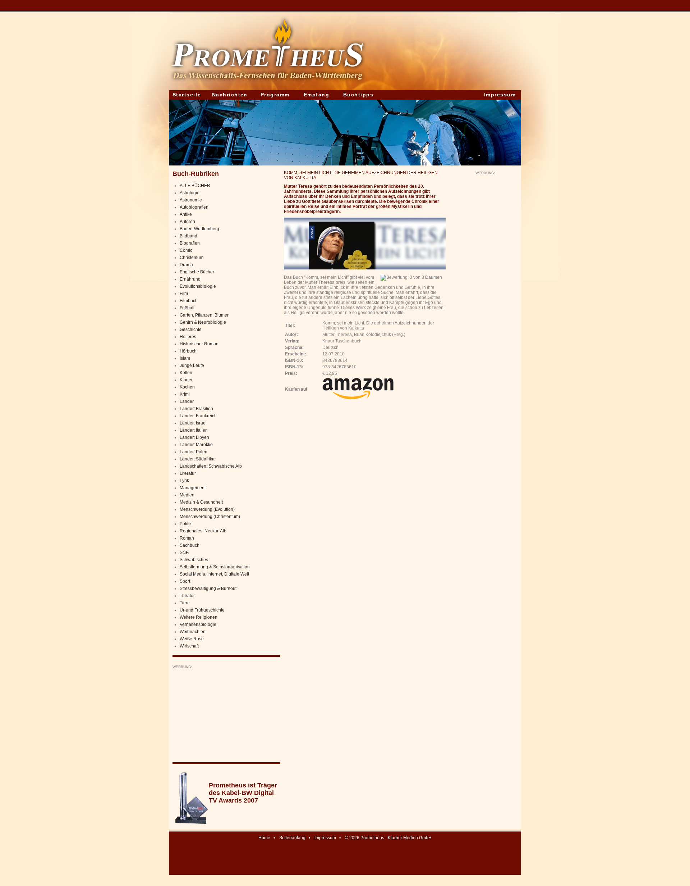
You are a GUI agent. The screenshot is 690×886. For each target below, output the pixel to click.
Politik (186, 523)
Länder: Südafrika (197, 459)
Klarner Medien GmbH (410, 837)
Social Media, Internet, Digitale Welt (214, 574)
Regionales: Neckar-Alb (203, 530)
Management (193, 487)
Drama (186, 264)
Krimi (185, 394)
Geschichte (191, 329)
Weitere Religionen (198, 617)
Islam (185, 358)
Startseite (186, 94)
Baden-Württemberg (199, 228)
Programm (275, 94)
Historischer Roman (199, 343)
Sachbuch (189, 545)
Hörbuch (188, 351)
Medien (187, 494)
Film (184, 293)
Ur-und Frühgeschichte (202, 610)
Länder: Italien (194, 430)
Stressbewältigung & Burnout (208, 588)
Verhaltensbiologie (198, 624)
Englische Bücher (197, 271)
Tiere (185, 602)
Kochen (187, 387)
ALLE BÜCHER (195, 185)
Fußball (187, 307)
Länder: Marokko (196, 444)
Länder (187, 401)
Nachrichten (230, 94)
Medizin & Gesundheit (201, 502)
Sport (185, 581)
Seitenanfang (292, 837)
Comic (186, 250)
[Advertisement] (226, 714)
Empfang (316, 94)
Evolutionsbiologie (198, 286)
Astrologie (189, 192)
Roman (187, 538)
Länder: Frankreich (198, 415)
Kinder (186, 379)
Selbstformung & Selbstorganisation (215, 566)
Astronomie (191, 200)
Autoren (187, 221)
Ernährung (190, 279)
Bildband (188, 235)
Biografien (190, 243)
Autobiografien (194, 207)
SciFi (184, 552)
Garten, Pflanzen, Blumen (205, 315)
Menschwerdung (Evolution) (207, 509)
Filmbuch (189, 300)
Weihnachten (193, 631)
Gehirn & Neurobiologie (203, 322)
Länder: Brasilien (196, 408)
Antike (186, 214)
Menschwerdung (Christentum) (210, 516)
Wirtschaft (189, 646)
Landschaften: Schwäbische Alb (211, 466)
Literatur (188, 473)
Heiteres (188, 336)
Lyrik (184, 480)
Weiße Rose (192, 638)
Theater (187, 595)
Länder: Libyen (194, 437)
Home (264, 837)
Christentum (191, 257)
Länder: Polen (193, 451)
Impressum (500, 94)
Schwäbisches (194, 559)
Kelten (186, 372)
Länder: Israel (193, 423)
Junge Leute (192, 365)
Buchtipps (358, 94)
